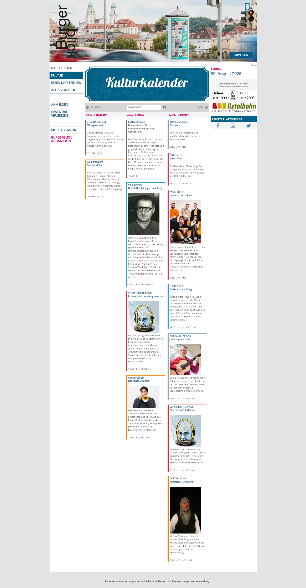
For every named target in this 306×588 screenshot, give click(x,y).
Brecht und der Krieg (181, 289)
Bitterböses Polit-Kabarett (183, 410)
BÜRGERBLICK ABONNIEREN (61, 139)
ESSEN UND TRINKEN (66, 82)
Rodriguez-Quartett (138, 380)
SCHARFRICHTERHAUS (140, 293)
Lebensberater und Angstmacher (145, 296)
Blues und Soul (95, 165)
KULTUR (57, 75)
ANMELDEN (59, 104)
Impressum (111, 581)
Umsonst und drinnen (181, 195)
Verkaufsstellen (153, 581)
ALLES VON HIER (63, 90)
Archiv (166, 581)
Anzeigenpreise (134, 581)
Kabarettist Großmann (182, 481)
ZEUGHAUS (176, 155)
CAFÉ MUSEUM (95, 161)
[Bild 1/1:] (143, 213)
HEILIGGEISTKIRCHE (180, 335)
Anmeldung (202, 581)
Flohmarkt (175, 125)
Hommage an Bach (180, 338)
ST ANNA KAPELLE (96, 121)
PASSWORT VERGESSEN (59, 114)
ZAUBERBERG (177, 191)
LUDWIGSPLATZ (136, 121)
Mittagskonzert (95, 125)
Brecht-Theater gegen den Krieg (145, 187)
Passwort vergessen (183, 581)
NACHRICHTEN (61, 68)
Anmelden (241, 55)
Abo (121, 581)
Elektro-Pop (176, 158)
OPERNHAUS (135, 184)
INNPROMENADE (179, 121)
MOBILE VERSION (63, 130)
